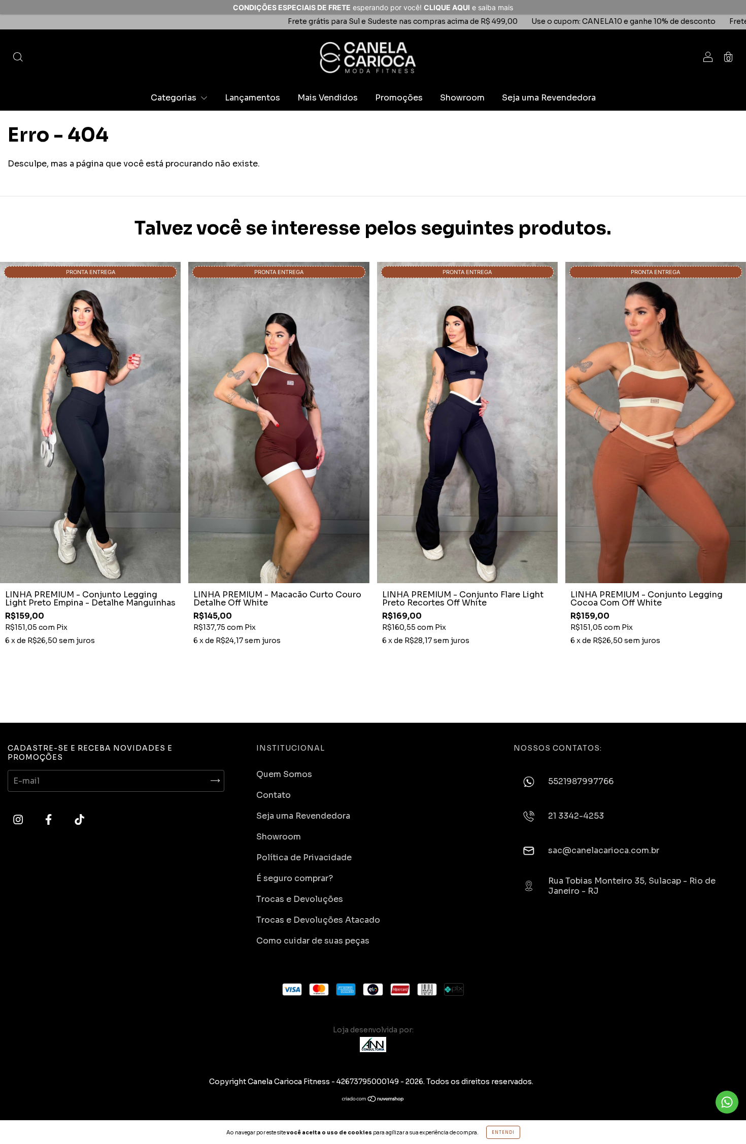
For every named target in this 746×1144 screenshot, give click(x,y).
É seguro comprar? (294, 878)
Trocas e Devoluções (299, 899)
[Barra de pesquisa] (18, 57)
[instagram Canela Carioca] (19, 820)
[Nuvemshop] (373, 1099)
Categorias (174, 97)
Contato (273, 795)
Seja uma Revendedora (549, 97)
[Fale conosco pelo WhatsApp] (727, 1102)
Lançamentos (252, 97)
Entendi (503, 1132)
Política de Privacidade (304, 857)
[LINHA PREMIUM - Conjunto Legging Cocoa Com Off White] (655, 422)
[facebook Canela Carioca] (49, 820)
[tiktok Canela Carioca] (79, 820)
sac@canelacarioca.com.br (603, 851)
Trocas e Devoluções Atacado (318, 920)
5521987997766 (581, 781)
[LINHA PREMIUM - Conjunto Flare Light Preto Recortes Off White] (467, 422)
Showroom (462, 97)
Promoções (399, 97)
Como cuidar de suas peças (312, 940)
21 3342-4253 (576, 816)
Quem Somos (284, 774)
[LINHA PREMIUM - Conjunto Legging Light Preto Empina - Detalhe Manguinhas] (90, 422)
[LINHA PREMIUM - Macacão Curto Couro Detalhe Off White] (278, 422)
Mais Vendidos (327, 97)
